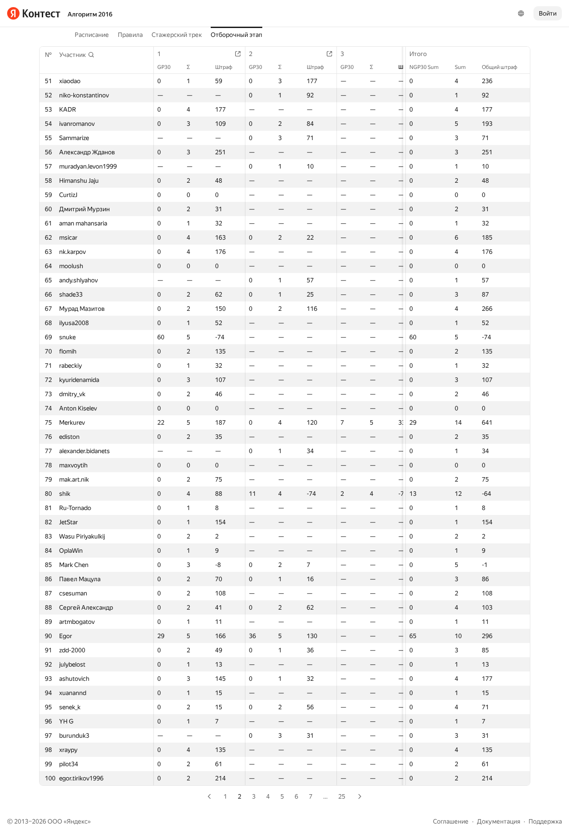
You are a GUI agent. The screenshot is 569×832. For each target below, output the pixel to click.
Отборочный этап (236, 34)
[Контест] (33, 13)
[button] (77, 54)
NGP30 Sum (424, 67)
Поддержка (545, 821)
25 (341, 796)
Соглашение (451, 821)
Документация (498, 821)
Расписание (92, 34)
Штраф (223, 67)
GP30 (164, 67)
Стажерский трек (177, 34)
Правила (130, 34)
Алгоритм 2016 (90, 14)
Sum (460, 67)
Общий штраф (499, 67)
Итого (418, 53)
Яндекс (77, 821)
